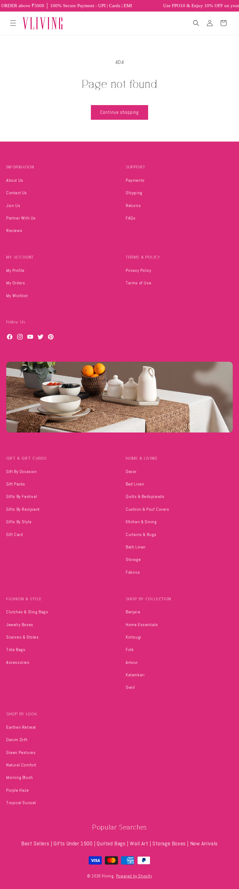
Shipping (134, 193)
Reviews (14, 230)
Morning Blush (19, 777)
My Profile (15, 270)
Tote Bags (15, 649)
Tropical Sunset (21, 802)
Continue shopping (119, 112)
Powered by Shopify (134, 876)
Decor (131, 471)
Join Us (13, 205)
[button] (13, 23)
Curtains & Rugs (141, 534)
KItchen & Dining (141, 521)
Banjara (133, 612)
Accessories (18, 662)
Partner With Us (21, 218)
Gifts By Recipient (23, 509)
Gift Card (14, 534)
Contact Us (16, 193)
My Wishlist (17, 295)
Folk (130, 649)
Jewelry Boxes (19, 624)
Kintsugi (133, 637)
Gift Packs (15, 484)
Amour (132, 662)
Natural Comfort (21, 765)
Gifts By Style (18, 521)
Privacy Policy (138, 270)
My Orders (15, 283)
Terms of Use (138, 283)
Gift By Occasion (21, 471)
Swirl (130, 687)
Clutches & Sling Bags (27, 612)
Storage (133, 559)
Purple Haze (17, 790)
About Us (14, 180)
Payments (135, 180)
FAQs (130, 218)
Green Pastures (20, 752)
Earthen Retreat (21, 727)
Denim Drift (17, 739)
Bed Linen (135, 484)
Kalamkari (135, 675)
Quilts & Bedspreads (145, 496)
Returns (133, 205)
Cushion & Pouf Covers (147, 509)
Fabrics (133, 572)
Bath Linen (136, 547)
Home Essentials (142, 624)
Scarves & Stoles (22, 637)
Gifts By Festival (21, 496)
